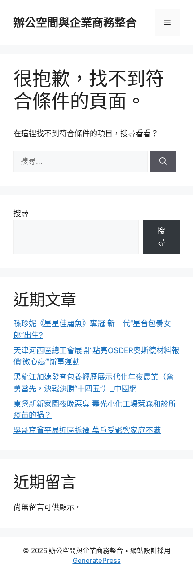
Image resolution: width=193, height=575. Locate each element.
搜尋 (21, 213)
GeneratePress (97, 560)
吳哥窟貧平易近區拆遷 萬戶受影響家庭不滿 (87, 430)
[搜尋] (163, 161)
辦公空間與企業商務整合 (75, 22)
